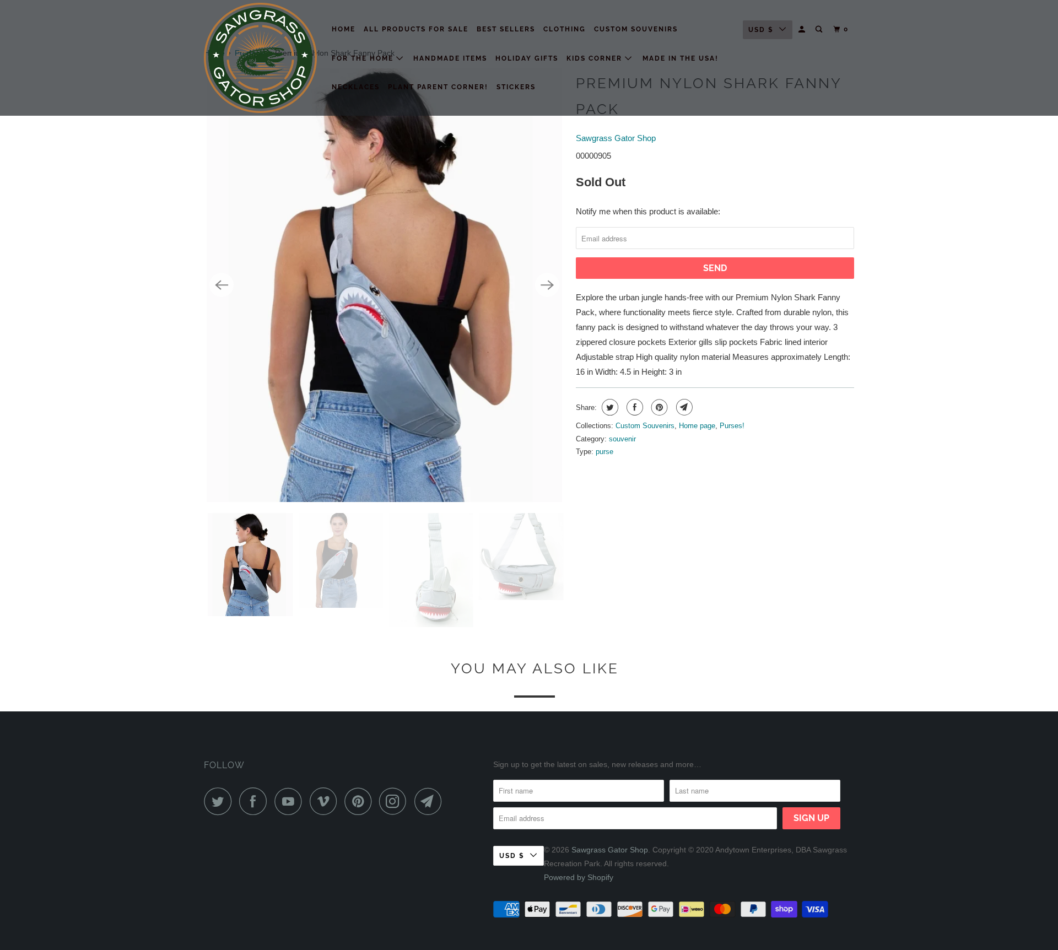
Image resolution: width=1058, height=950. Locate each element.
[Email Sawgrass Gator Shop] (430, 801)
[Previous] (221, 285)
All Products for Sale (416, 29)
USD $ (761, 30)
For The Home (364, 58)
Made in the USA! (681, 58)
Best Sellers (506, 29)
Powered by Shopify (578, 877)
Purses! (732, 426)
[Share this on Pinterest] (658, 407)
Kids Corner (595, 58)
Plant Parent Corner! (438, 87)
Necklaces (356, 87)
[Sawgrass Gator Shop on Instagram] (395, 801)
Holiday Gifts (526, 58)
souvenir (622, 439)
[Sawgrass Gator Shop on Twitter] (220, 801)
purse (604, 451)
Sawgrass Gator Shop (616, 138)
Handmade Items (450, 58)
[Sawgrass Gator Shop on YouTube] (290, 801)
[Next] (547, 285)
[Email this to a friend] (683, 407)
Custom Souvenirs (636, 29)
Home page (697, 426)
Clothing (564, 29)
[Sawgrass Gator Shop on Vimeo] (326, 801)
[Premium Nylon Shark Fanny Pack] (384, 285)
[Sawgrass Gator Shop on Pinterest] (360, 801)
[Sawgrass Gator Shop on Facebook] (255, 801)
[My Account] (802, 29)
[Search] (820, 29)
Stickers (516, 87)
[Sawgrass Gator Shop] (260, 58)
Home (343, 29)
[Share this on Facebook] (633, 407)
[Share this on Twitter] (608, 407)
